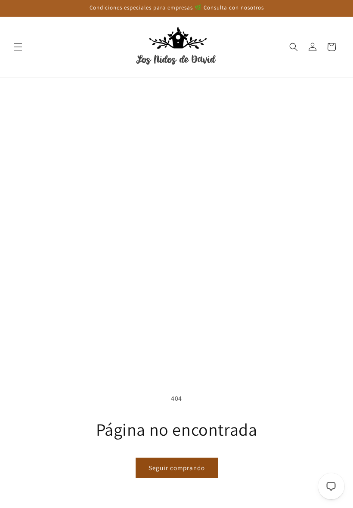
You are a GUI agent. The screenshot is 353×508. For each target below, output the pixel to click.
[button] (18, 46)
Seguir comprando (177, 468)
